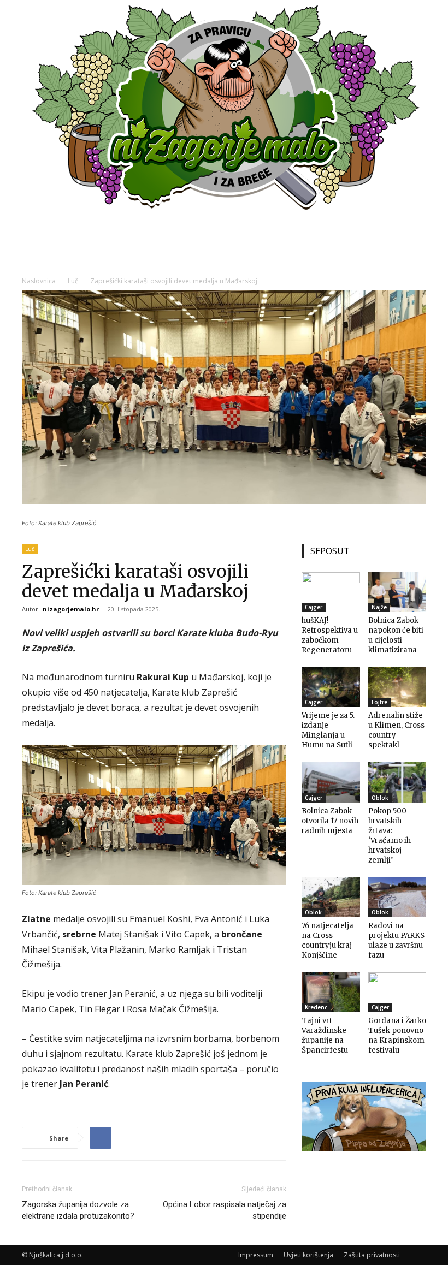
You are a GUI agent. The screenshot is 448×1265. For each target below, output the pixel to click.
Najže (379, 607)
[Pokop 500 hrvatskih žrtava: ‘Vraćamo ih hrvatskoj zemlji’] (397, 782)
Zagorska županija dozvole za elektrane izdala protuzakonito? (78, 1210)
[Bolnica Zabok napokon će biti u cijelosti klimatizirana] (397, 592)
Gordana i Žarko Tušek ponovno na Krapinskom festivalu (397, 1035)
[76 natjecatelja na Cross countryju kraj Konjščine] (331, 897)
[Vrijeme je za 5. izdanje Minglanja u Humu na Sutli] (331, 687)
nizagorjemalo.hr (71, 609)
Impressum (255, 1255)
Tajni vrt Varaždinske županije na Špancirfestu (325, 1035)
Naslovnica (39, 281)
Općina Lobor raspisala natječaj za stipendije (224, 1210)
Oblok (380, 797)
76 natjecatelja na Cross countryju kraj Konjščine (327, 940)
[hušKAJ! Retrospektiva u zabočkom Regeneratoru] (331, 592)
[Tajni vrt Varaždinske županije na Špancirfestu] (331, 992)
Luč (73, 281)
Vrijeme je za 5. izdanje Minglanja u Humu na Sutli (328, 730)
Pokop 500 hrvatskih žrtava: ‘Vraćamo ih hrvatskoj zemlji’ (389, 835)
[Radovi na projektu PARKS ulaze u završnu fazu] (397, 897)
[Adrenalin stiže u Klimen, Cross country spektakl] (397, 687)
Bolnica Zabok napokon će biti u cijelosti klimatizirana (395, 635)
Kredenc (316, 1007)
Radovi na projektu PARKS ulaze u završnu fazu (396, 940)
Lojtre (379, 702)
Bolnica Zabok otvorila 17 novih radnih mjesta (330, 820)
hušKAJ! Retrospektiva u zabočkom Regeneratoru (330, 635)
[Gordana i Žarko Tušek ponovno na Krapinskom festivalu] (397, 992)
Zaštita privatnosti (372, 1255)
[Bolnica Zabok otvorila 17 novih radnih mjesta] (331, 782)
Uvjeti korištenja (308, 1255)
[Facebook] (100, 1138)
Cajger (313, 607)
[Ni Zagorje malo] (224, 109)
